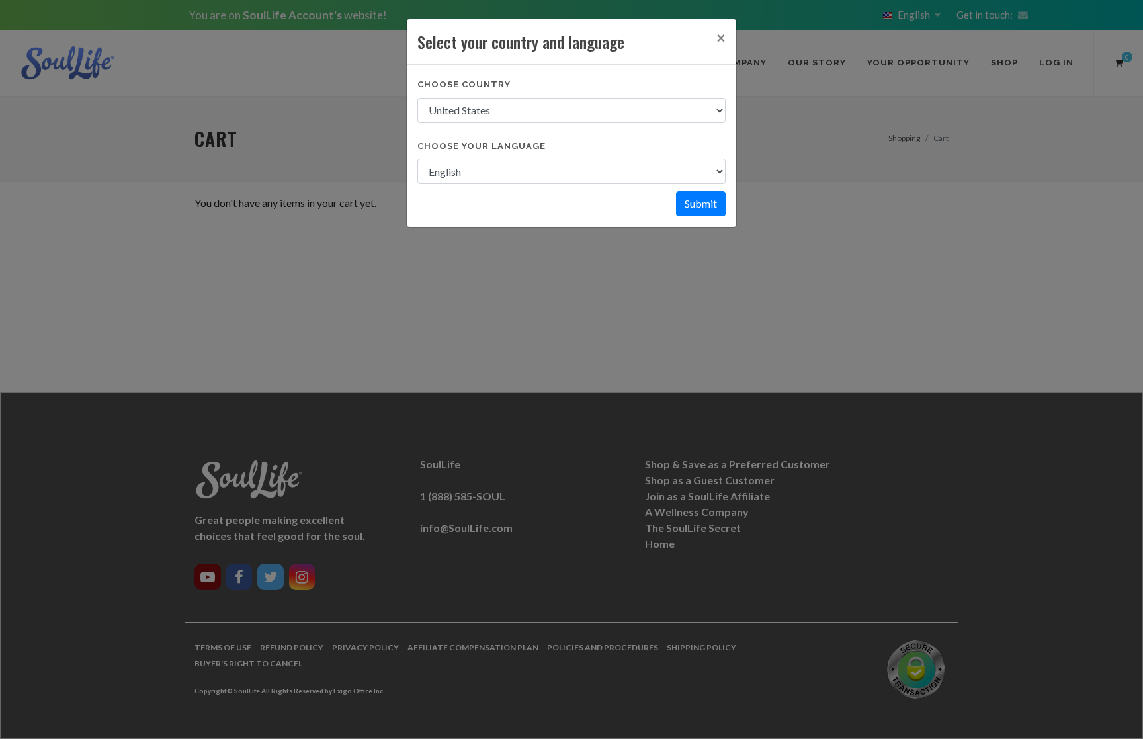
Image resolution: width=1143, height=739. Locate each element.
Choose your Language (481, 146)
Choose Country (464, 84)
